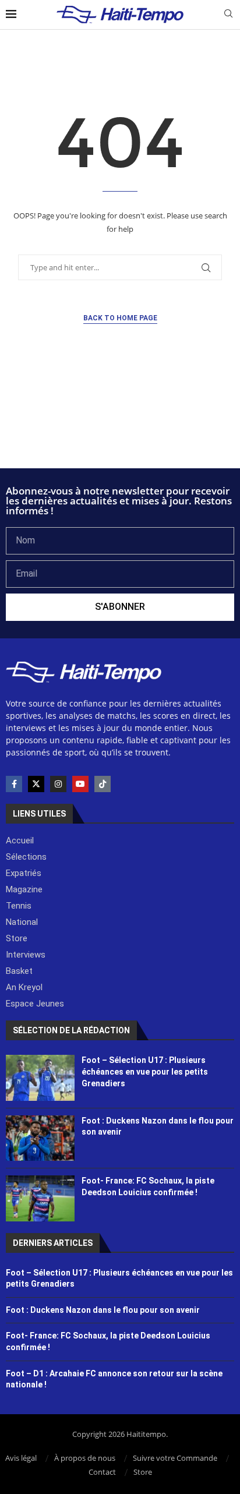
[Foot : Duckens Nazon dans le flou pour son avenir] (40, 1138)
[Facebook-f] (14, 784)
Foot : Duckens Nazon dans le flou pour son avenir (103, 1310)
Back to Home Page (120, 318)
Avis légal (21, 1458)
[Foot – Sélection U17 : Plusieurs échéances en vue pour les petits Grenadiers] (40, 1077)
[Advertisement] (120, 437)
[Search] (228, 14)
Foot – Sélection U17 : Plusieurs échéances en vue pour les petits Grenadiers (145, 1071)
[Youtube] (80, 784)
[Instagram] (58, 784)
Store (142, 1472)
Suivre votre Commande (175, 1458)
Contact (102, 1472)
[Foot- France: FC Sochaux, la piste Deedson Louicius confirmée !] (40, 1198)
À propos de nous (84, 1458)
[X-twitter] (36, 784)
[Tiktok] (102, 784)
